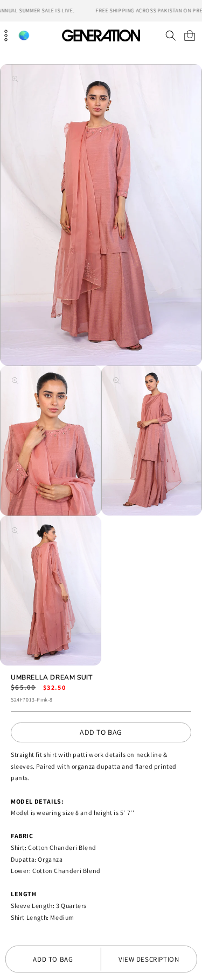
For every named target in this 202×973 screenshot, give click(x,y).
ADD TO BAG (101, 732)
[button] (170, 35)
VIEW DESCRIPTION (149, 959)
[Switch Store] (23, 36)
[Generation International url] (101, 35)
